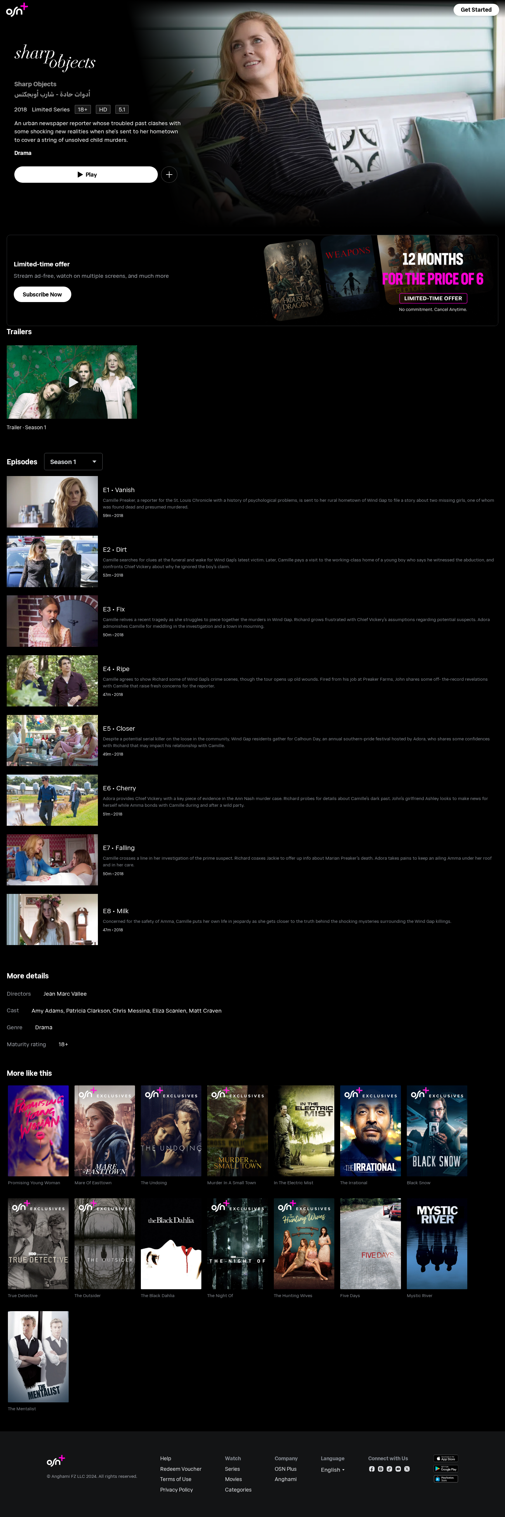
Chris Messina (131, 1010)
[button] (476, 10)
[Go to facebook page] (372, 1470)
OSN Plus (286, 1469)
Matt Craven (205, 1010)
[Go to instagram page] (380, 1470)
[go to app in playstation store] (446, 1478)
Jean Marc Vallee (65, 993)
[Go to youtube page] (398, 1470)
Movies (233, 1479)
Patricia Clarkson (88, 1010)
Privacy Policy (176, 1489)
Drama (23, 153)
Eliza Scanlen (169, 1010)
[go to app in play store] (446, 1468)
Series (232, 1469)
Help (165, 1458)
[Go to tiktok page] (389, 1470)
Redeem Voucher (181, 1469)
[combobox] (73, 461)
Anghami (286, 1479)
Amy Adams (47, 1010)
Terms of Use (175, 1479)
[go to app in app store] (446, 1458)
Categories (238, 1489)
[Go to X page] (407, 1470)
